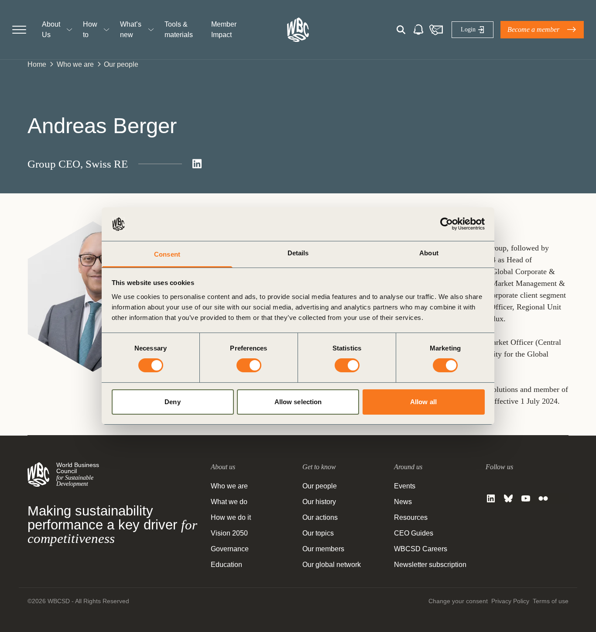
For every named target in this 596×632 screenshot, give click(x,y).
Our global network (331, 564)
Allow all (423, 401)
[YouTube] (526, 498)
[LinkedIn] (491, 498)
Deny (172, 401)
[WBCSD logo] (298, 29)
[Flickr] (543, 498)
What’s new (130, 29)
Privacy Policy (510, 601)
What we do (229, 501)
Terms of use (551, 601)
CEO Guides (413, 533)
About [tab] (428, 253)
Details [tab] (298, 253)
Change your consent (458, 601)
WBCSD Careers (420, 549)
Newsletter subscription (430, 564)
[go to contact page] (436, 29)
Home (36, 64)
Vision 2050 (229, 533)
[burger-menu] (19, 30)
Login (468, 29)
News (403, 501)
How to (90, 29)
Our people (121, 64)
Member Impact (223, 29)
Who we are (75, 64)
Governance (230, 549)
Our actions (320, 517)
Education (226, 564)
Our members (323, 549)
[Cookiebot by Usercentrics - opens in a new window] (446, 223)
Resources (411, 517)
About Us (51, 29)
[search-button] (401, 29)
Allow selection (298, 401)
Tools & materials (178, 29)
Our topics (318, 533)
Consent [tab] (167, 254)
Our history (319, 501)
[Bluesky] (508, 498)
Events (404, 486)
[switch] (248, 365)
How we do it (231, 517)
